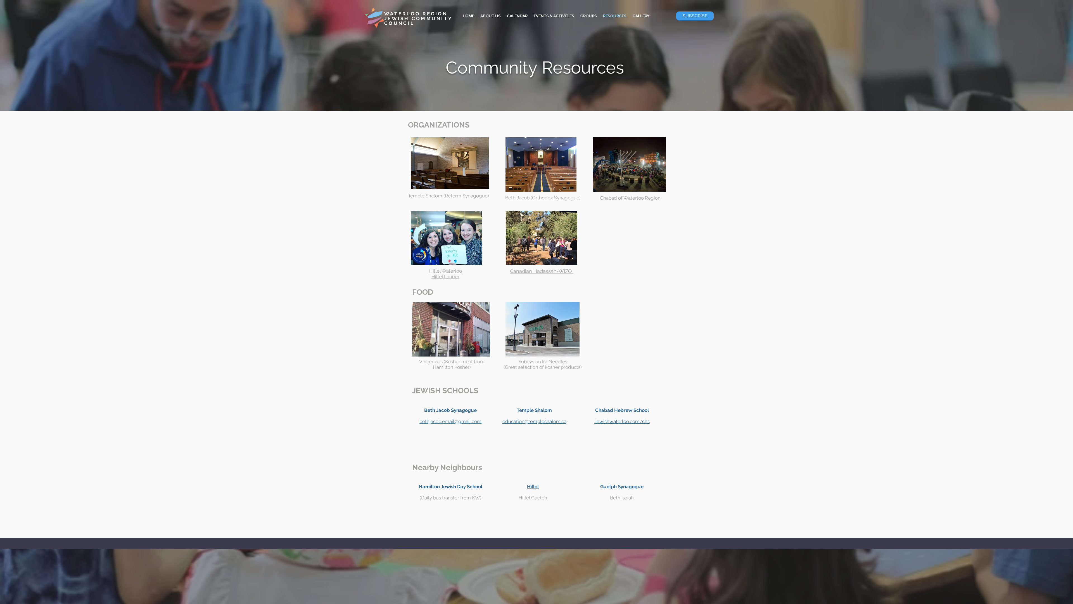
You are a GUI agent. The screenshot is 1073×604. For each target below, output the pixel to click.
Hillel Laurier (445, 276)
